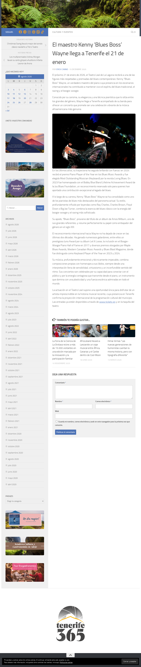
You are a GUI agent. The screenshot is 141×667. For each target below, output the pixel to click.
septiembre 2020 (15, 453)
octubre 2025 (13, 288)
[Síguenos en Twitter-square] (38, 32)
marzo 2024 (13, 307)
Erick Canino (62, 69)
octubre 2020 (13, 446)
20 (25, 98)
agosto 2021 (13, 383)
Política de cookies (66, 662)
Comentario (60, 383)
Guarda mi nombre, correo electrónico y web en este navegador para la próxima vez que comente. (92, 423)
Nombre (59, 401)
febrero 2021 (13, 421)
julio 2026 (12, 231)
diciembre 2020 (14, 433)
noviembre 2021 (15, 364)
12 (19, 94)
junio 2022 (12, 332)
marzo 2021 (13, 414)
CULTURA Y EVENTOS (62, 32)
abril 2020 (12, 484)
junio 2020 (12, 472)
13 (25, 94)
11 (14, 94)
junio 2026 (12, 237)
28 (30, 102)
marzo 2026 (13, 256)
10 (8, 94)
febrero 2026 (13, 262)
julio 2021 (12, 389)
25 (14, 102)
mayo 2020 (13, 478)
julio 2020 (12, 465)
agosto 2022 (13, 326)
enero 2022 (13, 351)
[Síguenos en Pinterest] (33, 32)
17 (8, 98)
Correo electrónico (103, 401)
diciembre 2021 (14, 357)
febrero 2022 (13, 345)
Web (57, 411)
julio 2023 (12, 319)
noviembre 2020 (15, 440)
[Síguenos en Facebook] (20, 32)
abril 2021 (12, 408)
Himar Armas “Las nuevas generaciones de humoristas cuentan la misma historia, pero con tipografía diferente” (120, 348)
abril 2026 (12, 250)
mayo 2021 (13, 402)
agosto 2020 (13, 459)
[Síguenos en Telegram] (24, 32)
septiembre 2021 (15, 376)
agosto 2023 (13, 313)
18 (14, 98)
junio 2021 (12, 395)
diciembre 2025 (14, 275)
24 (8, 102)
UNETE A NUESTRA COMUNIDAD (19, 121)
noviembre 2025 (15, 281)
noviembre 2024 (15, 294)
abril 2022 (12, 338)
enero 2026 (13, 269)
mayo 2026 (13, 243)
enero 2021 (13, 427)
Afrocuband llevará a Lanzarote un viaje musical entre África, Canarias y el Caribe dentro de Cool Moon (90, 348)
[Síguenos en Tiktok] (42, 32)
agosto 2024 (13, 300)
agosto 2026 (13, 224)
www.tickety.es (107, 301)
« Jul (7, 110)
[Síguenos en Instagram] (29, 32)
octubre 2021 (13, 370)
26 (19, 102)
